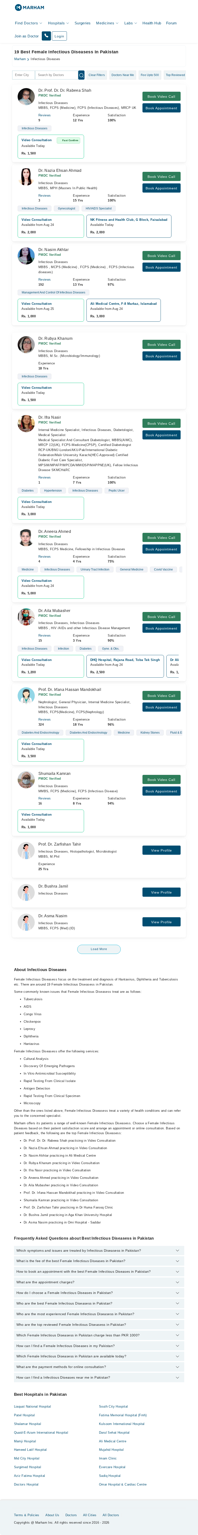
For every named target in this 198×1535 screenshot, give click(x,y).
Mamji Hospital (25, 1441)
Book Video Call (161, 96)
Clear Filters (97, 75)
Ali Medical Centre (112, 1441)
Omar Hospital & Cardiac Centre (123, 1484)
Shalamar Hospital (27, 1424)
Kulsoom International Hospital (122, 1424)
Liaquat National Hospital (32, 1406)
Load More (99, 949)
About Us (52, 1515)
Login (59, 36)
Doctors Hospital (26, 1484)
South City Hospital (113, 1406)
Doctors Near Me (123, 75)
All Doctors (111, 1515)
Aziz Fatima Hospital (29, 1476)
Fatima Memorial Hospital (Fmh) (123, 1415)
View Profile (161, 850)
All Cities (90, 1515)
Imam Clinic (108, 1458)
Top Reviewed (175, 75)
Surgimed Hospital (27, 1467)
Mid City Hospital (27, 1458)
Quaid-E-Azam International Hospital (41, 1432)
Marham (20, 59)
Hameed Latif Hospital (30, 1450)
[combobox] (23, 75)
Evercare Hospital (112, 1467)
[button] (46, 36)
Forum (171, 23)
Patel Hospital (24, 1415)
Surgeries (83, 23)
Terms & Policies (26, 1515)
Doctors (71, 1515)
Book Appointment (161, 108)
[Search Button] (81, 75)
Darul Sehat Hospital (114, 1432)
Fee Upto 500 (150, 75)
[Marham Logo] (29, 9)
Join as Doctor (26, 36)
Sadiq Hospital (109, 1476)
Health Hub (151, 23)
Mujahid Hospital (111, 1450)
